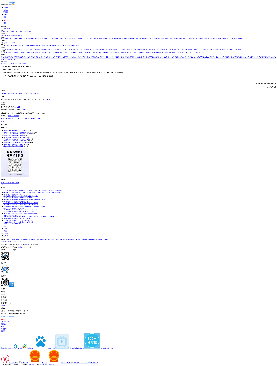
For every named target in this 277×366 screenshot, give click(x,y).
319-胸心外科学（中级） (181, 56)
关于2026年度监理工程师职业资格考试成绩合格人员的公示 (18, 197)
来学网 (48, 99)
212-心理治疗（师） (190, 38)
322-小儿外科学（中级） (219, 56)
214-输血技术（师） (213, 38)
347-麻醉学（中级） (109, 58)
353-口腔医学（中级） (155, 58)
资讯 (4, 18)
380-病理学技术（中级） (77, 49)
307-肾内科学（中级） (61, 56)
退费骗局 (3, 319)
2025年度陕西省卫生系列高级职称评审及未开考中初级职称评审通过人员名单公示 (24, 199)
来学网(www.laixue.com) (7, 121)
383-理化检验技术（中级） (115, 49)
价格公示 (3, 323)
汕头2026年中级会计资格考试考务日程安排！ (15, 137)
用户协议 (51, 364)
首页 (4, 9)
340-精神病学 (26, 58)
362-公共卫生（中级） (252, 58)
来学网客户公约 (5, 321)
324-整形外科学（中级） (243, 56)
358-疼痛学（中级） (219, 58)
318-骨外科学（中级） (169, 56)
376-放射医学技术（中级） (21, 49)
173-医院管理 (23, 63)
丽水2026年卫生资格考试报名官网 (12, 223)
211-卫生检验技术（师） (179, 38)
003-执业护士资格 (5, 28)
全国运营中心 (10, 316)
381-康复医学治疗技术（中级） (91, 49)
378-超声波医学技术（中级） (47, 49)
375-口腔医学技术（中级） (7, 49)
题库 (4, 16)
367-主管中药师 (11, 42)
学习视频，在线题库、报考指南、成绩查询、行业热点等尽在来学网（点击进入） (21, 118)
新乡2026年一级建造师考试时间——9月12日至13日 (16, 142)
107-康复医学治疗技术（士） (59, 38)
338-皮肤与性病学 (18, 58)
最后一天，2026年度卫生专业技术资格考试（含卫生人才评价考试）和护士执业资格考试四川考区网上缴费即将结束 (32, 190)
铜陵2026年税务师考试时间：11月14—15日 (14, 144)
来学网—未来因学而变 (13, 116)
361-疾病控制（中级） (240, 58)
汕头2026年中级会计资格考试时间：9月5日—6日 (15, 130)
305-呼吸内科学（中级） (37, 56)
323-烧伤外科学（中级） (231, 56)
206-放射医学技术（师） (118, 38)
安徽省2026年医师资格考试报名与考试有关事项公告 (16, 218)
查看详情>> (32, 364)
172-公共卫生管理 (15, 63)
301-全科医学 (4, 56)
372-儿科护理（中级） (51, 45)
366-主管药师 (4, 42)
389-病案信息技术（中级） (195, 49)
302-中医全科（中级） (6, 52)
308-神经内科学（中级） (73, 56)
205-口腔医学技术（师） (105, 38)
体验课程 (5, 12)
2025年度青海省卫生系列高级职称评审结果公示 (15, 201)
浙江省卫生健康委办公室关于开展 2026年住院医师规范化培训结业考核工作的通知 (24, 206)
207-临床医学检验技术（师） (131, 38)
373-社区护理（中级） (63, 45)
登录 (4, 22)
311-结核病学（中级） (108, 56)
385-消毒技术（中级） (142, 49)
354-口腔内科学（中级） (167, 58)
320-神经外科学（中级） (194, 56)
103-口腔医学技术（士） (7, 38)
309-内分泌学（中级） (85, 56)
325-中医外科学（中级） (46, 52)
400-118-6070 (6, 20)
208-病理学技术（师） (144, 38)
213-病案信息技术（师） (202, 38)
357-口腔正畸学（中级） (207, 58)
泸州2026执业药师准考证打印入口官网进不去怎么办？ (17, 134)
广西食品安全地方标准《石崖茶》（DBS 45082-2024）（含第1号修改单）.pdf (20, 93)
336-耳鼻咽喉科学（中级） (7, 58)
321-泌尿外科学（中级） (206, 56)
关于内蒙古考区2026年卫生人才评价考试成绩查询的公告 (17, 220)
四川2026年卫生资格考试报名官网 (12, 194)
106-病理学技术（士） (46, 38)
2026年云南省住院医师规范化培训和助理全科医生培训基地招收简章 (20, 213)
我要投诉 (3, 305)
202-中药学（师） (29, 32)
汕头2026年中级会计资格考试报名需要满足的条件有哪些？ (18, 132)
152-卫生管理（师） (6, 63)
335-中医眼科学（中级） (143, 52)
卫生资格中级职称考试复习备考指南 (10, 183)
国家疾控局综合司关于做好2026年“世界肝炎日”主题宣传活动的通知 (20, 196)
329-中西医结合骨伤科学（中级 (104, 52)
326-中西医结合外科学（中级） (61, 52)
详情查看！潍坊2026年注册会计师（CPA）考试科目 (16, 139)
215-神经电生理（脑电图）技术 (226, 38)
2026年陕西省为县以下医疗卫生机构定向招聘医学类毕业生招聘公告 (20, 203)
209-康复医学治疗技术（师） (157, 38)
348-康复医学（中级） (119, 58)
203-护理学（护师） (6, 35)
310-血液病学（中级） (97, 56)
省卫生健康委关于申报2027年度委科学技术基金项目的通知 (18, 222)
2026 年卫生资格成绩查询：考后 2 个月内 (14, 208)
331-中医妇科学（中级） (118, 52)
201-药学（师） (21, 32)
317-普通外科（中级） (158, 56)
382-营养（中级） (103, 49)
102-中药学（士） (12, 32)
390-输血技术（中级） (207, 49)
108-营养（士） (70, 38)
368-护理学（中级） (6, 45)
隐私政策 (3, 326)
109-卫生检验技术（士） (80, 38)
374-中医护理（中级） (74, 45)
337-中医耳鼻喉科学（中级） (156, 52)
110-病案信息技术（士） (93, 38)
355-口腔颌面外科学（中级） (181, 58)
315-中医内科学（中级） (18, 52)
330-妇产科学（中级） (255, 56)
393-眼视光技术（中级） (235, 49)
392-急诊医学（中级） (11, 59)
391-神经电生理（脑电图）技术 (221, 49)
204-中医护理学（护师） (17, 35)
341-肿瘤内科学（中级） (36, 58)
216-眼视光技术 (238, 38)
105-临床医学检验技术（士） (33, 38)
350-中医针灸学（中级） (199, 52)
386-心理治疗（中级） (154, 49)
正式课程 (5, 11)
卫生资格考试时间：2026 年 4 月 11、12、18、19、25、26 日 (18, 211)
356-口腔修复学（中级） (195, 58)
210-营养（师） (169, 38)
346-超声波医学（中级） (97, 58)
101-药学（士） (4, 32)
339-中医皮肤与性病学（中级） (172, 52)
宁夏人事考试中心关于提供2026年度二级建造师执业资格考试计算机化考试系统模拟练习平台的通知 (28, 216)
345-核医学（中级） (86, 58)
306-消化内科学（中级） (50, 56)
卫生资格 (5, 7)
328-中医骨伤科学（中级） (89, 52)
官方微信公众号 (5, 328)
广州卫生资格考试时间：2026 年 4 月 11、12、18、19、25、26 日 (20, 210)
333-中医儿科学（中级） (130, 52)
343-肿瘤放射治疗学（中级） (62, 58)
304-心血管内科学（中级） (24, 56)
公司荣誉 (3, 331)
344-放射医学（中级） (75, 58)
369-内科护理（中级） (16, 45)
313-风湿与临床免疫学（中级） (133, 56)
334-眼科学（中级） (271, 56)
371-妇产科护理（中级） (39, 45)
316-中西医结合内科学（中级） (32, 52)
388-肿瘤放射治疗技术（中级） (180, 49)
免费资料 (5, 14)
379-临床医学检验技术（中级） (63, 49)
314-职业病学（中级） (146, 56)
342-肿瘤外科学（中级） (48, 58)
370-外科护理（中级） (27, 45)
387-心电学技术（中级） (166, 49)
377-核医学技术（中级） (34, 49)
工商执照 (27, 244)
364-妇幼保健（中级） (263, 58)
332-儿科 (263, 56)
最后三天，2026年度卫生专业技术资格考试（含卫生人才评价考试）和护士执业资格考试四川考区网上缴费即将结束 (32, 192)
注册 (4, 23)
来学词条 (3, 330)
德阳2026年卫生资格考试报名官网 (12, 215)
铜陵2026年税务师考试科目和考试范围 (13, 146)
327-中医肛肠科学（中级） (75, 52)
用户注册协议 (4, 324)
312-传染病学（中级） (119, 56)
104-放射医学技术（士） (19, 38)
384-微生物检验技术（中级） (129, 49)
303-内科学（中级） (12, 56)
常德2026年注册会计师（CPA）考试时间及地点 (15, 140)
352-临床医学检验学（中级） (142, 58)
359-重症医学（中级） (229, 58)
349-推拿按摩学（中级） (186, 52)
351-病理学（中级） (130, 58)
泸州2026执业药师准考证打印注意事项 (13, 135)
